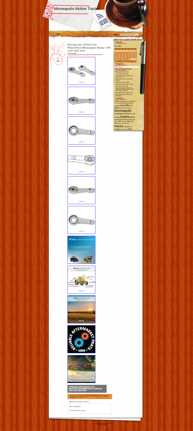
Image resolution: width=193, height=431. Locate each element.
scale (119, 121)
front (131, 105)
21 (122, 57)
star (115, 123)
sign (125, 121)
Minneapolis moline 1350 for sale (124, 92)
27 (119, 59)
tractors (126, 127)
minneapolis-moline (122, 114)
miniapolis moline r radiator (122, 82)
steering (79, 396)
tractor (118, 126)
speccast (130, 121)
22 (125, 57)
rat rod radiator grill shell (121, 73)
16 (128, 55)
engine (116, 105)
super (127, 123)
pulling (121, 119)
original (116, 119)
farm (124, 105)
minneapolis (122, 110)
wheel (126, 129)
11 (135, 53)
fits (97, 396)
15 (125, 55)
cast (118, 103)
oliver (132, 117)
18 (135, 55)
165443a (93, 396)
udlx (131, 126)
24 (131, 57)
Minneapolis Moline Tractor (76, 8)
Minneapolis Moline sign (121, 86)
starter (119, 123)
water (122, 129)
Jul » (132, 61)
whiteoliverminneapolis (77, 397)
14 (122, 55)
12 (116, 55)
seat (122, 121)
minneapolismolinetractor (122, 72)
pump (126, 119)
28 (122, 59)
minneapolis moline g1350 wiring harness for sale (124, 76)
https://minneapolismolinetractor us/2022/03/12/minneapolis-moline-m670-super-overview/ (124, 89)
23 (128, 57)
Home (58, 34)
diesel (131, 103)
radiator (130, 119)
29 (125, 59)
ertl (120, 105)
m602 (121, 108)
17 (131, 55)
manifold (129, 108)
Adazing (105, 424)
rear (115, 121)
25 (135, 57)
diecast (126, 103)
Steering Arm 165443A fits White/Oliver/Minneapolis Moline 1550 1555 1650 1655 (85, 388)
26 (116, 59)
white (130, 129)
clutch (122, 103)
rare (134, 119)
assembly (122, 101)
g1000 (116, 108)
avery (127, 101)
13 (119, 55)
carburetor (132, 101)
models (117, 117)
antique (116, 101)
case (115, 103)
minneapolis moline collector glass (124, 84)
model (133, 114)
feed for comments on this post (79, 401)
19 (116, 57)
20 (119, 57)
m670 (125, 108)
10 (131, 53)
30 (128, 59)
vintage (117, 129)
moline (101, 396)
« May (119, 61)
